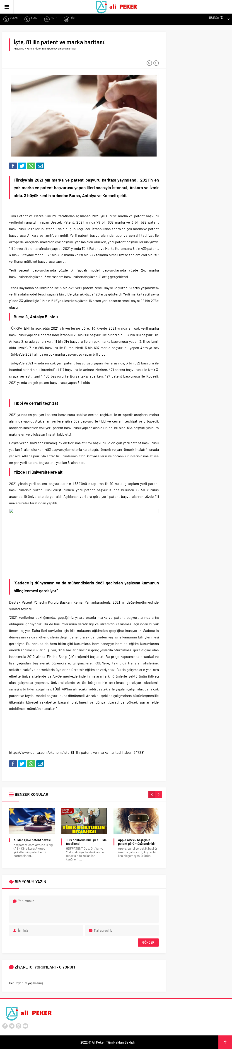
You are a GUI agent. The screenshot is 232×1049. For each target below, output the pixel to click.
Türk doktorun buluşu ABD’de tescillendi (86, 842)
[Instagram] (18, 1026)
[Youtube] (25, 1026)
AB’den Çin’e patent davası (32, 840)
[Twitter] (11, 1026)
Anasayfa (19, 48)
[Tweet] (22, 166)
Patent (30, 48)
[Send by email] (40, 166)
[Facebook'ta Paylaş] (13, 166)
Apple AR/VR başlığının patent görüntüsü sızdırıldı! (137, 842)
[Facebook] (5, 1026)
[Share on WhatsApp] (31, 166)
